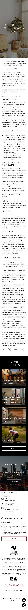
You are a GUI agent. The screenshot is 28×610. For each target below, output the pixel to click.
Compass (10, 559)
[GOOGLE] (17, 585)
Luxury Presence (17, 590)
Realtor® (17, 292)
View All (14, 448)
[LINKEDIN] (14, 585)
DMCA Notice (14, 600)
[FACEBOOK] (6, 585)
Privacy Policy (16, 533)
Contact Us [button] (14, 481)
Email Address (5, 522)
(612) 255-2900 (8, 504)
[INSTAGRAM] (10, 585)
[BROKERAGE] (21, 585)
